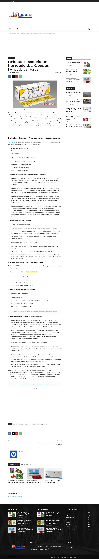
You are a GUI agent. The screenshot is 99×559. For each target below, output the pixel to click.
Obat (18, 33)
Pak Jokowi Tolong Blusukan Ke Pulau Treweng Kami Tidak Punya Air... (73, 101)
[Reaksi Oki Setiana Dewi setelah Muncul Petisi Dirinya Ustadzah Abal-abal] (87, 118)
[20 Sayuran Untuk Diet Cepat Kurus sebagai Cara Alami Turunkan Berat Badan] (87, 71)
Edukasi (14, 33)
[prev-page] (9, 487)
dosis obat (15, 424)
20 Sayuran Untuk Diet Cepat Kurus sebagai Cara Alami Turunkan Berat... (72, 71)
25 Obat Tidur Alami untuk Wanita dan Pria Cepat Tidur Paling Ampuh (24, 514)
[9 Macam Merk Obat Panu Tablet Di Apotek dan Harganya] (53, 473)
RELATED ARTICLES (14, 464)
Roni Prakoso (12, 72)
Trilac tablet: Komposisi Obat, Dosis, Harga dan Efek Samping (50, 443)
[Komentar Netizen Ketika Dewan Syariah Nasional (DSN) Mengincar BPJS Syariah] (87, 109)
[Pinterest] (16, 76)
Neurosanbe (11, 142)
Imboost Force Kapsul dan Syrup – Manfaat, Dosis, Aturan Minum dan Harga (36, 384)
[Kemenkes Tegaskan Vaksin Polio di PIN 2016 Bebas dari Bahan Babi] (87, 94)
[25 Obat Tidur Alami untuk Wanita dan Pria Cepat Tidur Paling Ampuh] (16, 473)
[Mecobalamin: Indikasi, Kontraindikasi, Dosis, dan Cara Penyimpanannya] (35, 473)
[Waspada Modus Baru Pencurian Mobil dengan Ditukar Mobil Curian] (87, 126)
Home (9, 33)
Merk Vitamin (33, 424)
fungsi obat (21, 424)
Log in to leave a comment (15, 496)
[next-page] (12, 487)
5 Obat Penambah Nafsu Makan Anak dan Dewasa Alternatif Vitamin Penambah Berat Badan (36, 311)
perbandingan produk (42, 424)
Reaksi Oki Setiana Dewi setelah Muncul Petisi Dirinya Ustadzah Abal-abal (73, 118)
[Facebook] (9, 76)
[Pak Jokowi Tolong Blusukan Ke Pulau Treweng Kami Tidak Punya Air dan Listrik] (87, 101)
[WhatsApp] (20, 76)
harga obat (27, 424)
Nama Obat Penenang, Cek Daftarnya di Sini (19, 443)
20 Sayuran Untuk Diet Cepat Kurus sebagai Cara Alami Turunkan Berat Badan (24, 522)
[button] (89, 29)
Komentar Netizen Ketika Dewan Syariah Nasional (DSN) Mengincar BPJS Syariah (73, 110)
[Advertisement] (66, 15)
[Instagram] (71, 547)
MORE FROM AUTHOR (26, 464)
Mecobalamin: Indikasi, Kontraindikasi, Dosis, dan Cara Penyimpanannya (34, 482)
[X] (13, 76)
